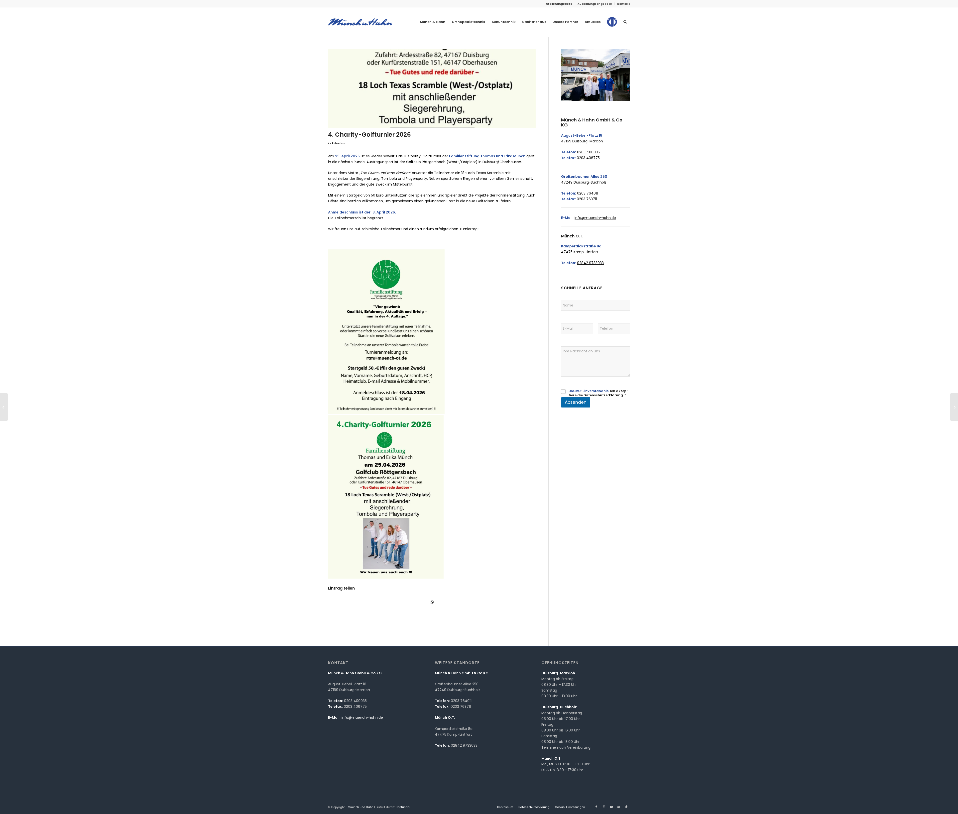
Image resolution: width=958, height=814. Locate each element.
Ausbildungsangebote (595, 4)
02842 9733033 (590, 262)
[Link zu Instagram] (603, 807)
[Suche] (625, 22)
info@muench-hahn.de (595, 217)
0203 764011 (587, 193)
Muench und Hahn (360, 807)
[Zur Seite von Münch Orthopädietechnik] (612, 25)
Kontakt (623, 4)
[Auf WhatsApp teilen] (432, 602)
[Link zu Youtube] (611, 807)
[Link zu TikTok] (626, 807)
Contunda (402, 807)
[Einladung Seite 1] (432, 88)
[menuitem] (559, 3)
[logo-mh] (360, 22)
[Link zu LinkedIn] (618, 807)
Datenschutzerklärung (603, 395)
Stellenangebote (559, 4)
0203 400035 (588, 152)
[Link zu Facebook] (596, 807)
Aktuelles (338, 143)
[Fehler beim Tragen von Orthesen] (954, 407)
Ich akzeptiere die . (598, 393)
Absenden (576, 402)
